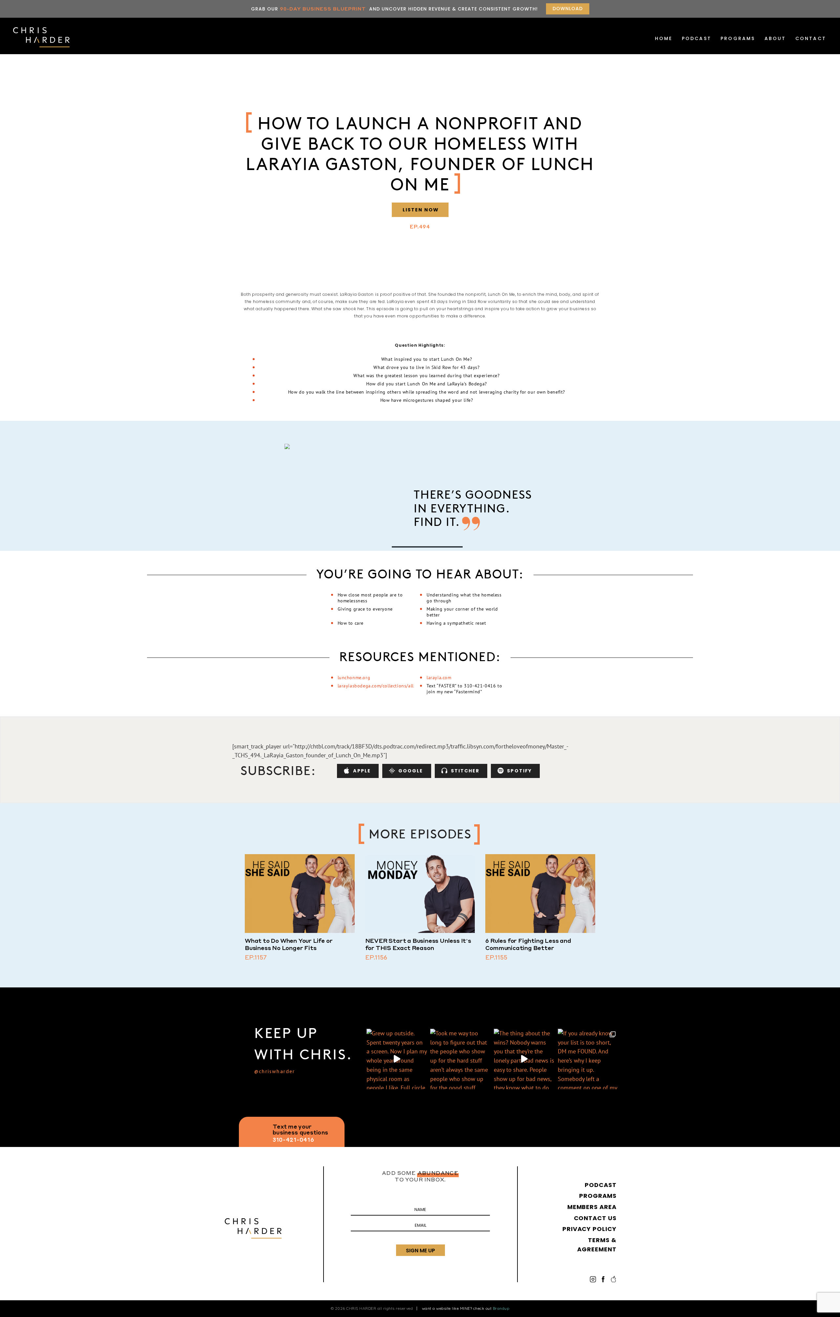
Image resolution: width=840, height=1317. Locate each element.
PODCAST (696, 38)
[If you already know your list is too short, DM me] (588, 1059)
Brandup (501, 1308)
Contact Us (595, 1218)
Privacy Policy (589, 1229)
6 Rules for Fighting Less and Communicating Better (528, 944)
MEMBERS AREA (592, 1207)
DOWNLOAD (568, 8)
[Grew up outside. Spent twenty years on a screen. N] (397, 1059)
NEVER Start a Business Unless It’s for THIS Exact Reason (418, 944)
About (775, 38)
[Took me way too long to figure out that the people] (460, 1059)
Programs (738, 38)
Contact (810, 38)
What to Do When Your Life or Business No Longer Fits (288, 944)
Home (664, 38)
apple (362, 770)
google (410, 770)
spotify (519, 770)
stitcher (465, 770)
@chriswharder (274, 1071)
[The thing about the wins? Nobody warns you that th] (524, 1059)
